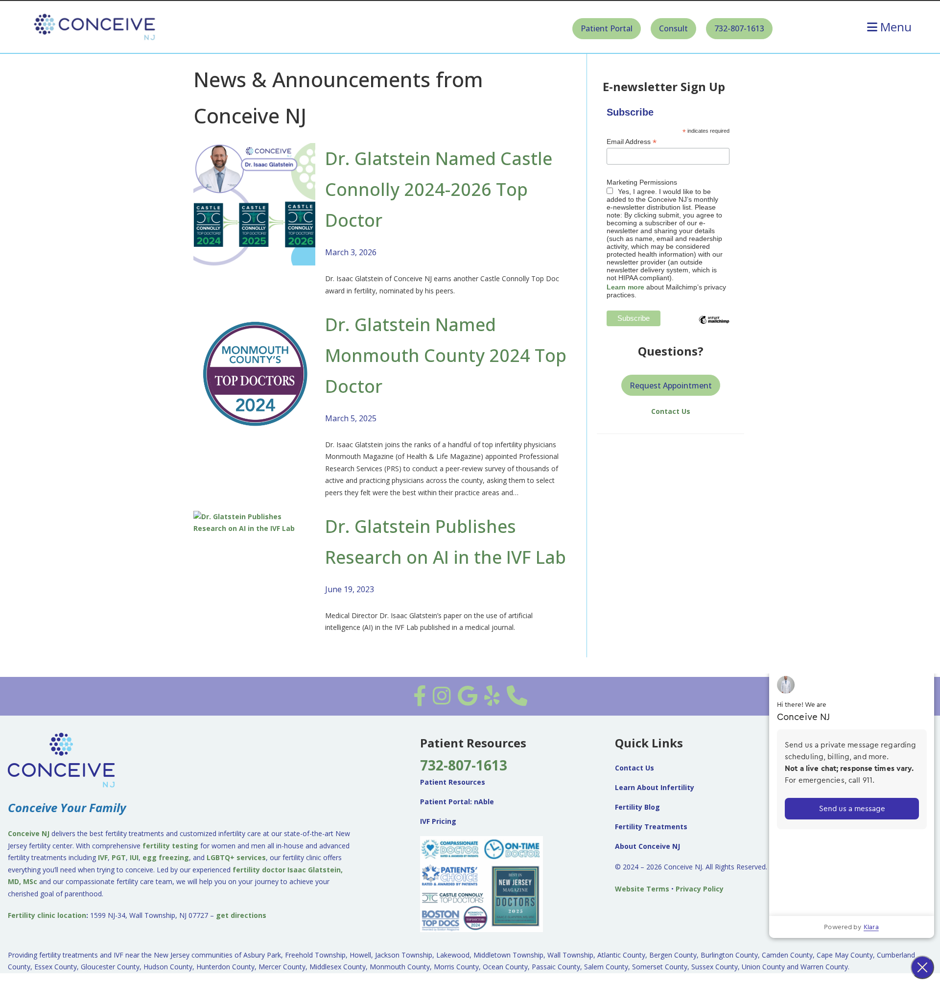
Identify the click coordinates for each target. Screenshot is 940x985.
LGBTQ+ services (236, 857)
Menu (896, 27)
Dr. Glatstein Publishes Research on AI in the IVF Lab (445, 541)
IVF (103, 857)
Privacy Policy (700, 888)
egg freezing (165, 857)
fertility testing (170, 845)
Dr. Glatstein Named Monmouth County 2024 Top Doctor (445, 355)
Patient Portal (607, 28)
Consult (673, 28)
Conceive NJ (28, 833)
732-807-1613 (739, 28)
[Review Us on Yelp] (492, 700)
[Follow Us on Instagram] (442, 700)
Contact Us (670, 411)
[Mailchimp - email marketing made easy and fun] (714, 327)
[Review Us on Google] (467, 700)
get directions (241, 915)
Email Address (632, 141)
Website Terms (642, 888)
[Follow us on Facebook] (419, 700)
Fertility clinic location (47, 915)
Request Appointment (671, 385)
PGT (119, 857)
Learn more (625, 287)
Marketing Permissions (642, 182)
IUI (134, 857)
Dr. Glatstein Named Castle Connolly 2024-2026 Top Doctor (438, 189)
